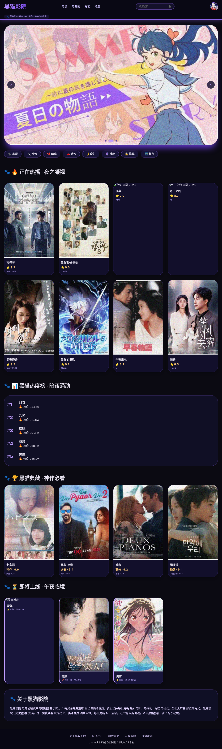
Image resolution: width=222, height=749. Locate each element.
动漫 (97, 6)
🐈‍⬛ (170, 6)
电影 (64, 6)
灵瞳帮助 (130, 736)
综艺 (87, 6)
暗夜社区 (97, 736)
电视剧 (76, 6)
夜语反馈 (147, 736)
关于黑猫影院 (77, 736)
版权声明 (113, 736)
